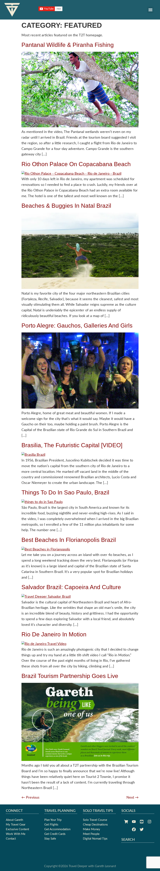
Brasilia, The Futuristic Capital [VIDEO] (71, 445)
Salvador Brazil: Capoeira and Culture (71, 587)
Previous (30, 797)
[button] (150, 10)
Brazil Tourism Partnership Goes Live (69, 676)
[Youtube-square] (142, 822)
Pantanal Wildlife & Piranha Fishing (67, 45)
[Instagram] (149, 822)
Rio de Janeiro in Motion (53, 634)
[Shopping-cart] (126, 822)
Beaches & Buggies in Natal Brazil (66, 205)
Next (132, 797)
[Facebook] (134, 829)
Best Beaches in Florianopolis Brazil (68, 540)
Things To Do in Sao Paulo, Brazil (65, 492)
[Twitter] (142, 829)
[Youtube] (134, 822)
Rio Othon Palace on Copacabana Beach (76, 164)
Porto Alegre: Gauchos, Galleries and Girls (76, 325)
